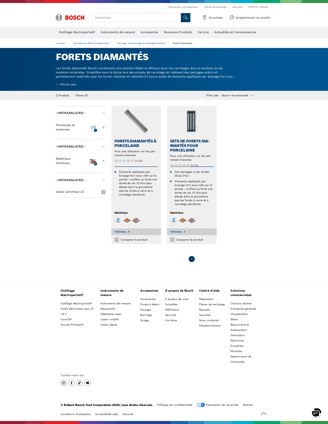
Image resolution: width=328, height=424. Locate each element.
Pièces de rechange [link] (212, 304)
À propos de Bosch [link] (179, 291)
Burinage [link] (146, 315)
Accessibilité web (106, 414)
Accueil (61, 43)
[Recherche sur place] (185, 17)
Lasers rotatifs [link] (109, 319)
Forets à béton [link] (149, 304)
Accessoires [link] (149, 291)
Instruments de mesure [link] (111, 293)
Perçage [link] (145, 309)
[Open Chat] (316, 412)
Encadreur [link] (237, 346)
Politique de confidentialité (174, 405)
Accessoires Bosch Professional (91, 43)
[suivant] (199, 259)
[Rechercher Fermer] (177, 17)
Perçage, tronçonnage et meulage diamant (141, 43)
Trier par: (212, 95)
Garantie (237, 6)
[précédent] (185, 259)
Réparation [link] (206, 299)
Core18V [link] (66, 319)
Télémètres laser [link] (111, 314)
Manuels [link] (204, 309)
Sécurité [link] (170, 315)
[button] (64, 383)
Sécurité (127, 414)
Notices (248, 405)
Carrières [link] (171, 320)
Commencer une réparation (183, 6)
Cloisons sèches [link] (241, 303)
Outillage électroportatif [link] (72, 293)
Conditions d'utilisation (76, 414)
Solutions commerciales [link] (241, 293)
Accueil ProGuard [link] (72, 324)
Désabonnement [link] (210, 325)
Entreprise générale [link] (243, 308)
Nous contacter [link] (209, 320)
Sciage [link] (144, 320)
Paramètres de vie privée (222, 405)
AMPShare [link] (172, 309)
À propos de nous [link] (176, 299)
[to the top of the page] (322, 401)
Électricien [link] (237, 340)
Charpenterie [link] (239, 314)
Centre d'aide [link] (209, 291)
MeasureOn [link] (107, 308)
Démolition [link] (237, 335)
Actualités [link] (171, 304)
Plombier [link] (236, 351)
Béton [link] (234, 319)
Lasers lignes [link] (108, 324)
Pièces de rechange (215, 6)
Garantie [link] (204, 315)
